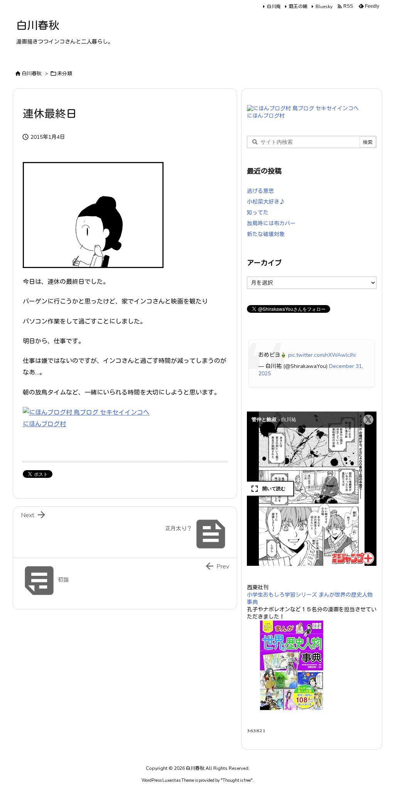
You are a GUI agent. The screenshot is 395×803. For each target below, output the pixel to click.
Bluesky (324, 6)
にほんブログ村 (44, 424)
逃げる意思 (260, 191)
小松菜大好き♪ (266, 202)
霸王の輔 (298, 6)
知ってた (257, 212)
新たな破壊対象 (266, 234)
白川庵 (274, 6)
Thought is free (237, 780)
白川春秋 (32, 73)
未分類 (64, 73)
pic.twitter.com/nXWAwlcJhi (322, 355)
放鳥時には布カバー (271, 223)
